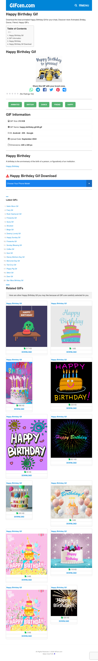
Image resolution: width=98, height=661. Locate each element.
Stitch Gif (10, 272)
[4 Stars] (15, 93)
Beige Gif (10, 229)
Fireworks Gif (12, 218)
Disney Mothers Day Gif (15, 257)
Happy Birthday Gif (16, 35)
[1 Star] (7, 93)
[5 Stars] (17, 93)
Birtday (30, 104)
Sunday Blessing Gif (14, 245)
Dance (44, 104)
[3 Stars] (12, 93)
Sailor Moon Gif (12, 206)
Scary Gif (10, 222)
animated (15, 104)
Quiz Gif (10, 253)
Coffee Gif (10, 249)
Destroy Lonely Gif (14, 233)
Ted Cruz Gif (11, 265)
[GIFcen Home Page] (22, 5)
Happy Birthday (15, 41)
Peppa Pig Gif (12, 268)
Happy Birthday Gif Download (20, 44)
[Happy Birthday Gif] (49, 68)
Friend (57, 104)
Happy (70, 104)
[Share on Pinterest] (59, 90)
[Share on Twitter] (52, 90)
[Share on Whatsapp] (32, 90)
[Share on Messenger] (66, 90)
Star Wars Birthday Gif (15, 280)
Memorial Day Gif (13, 261)
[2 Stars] (10, 93)
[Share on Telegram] (39, 90)
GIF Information (15, 38)
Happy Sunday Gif (13, 237)
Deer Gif (10, 276)
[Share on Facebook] (46, 90)
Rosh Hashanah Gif (14, 214)
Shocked (10, 226)
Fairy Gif (10, 210)
